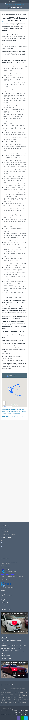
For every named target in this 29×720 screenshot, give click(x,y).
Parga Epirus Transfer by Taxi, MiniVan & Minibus (11, 649)
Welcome (3, 594)
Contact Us (3, 606)
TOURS (4, 416)
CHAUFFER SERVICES (5, 655)
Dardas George (9, 569)
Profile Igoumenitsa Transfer (7, 596)
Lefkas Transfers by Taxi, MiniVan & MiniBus (10, 650)
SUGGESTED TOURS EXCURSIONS (14, 416)
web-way (10, 711)
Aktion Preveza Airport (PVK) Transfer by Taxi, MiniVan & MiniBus (14, 645)
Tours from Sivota (4, 602)
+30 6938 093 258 (16, 7)
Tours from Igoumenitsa (6, 601)
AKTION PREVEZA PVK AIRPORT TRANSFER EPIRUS (14, 413)
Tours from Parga (4, 604)
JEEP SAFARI (19, 414)
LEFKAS (8, 414)
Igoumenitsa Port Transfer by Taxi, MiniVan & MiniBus (12, 647)
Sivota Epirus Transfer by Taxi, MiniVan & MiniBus (11, 640)
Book (2, 597)
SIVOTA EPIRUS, (9, 409)
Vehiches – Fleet (4, 599)
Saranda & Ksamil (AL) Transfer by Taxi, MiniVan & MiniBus (13, 652)
